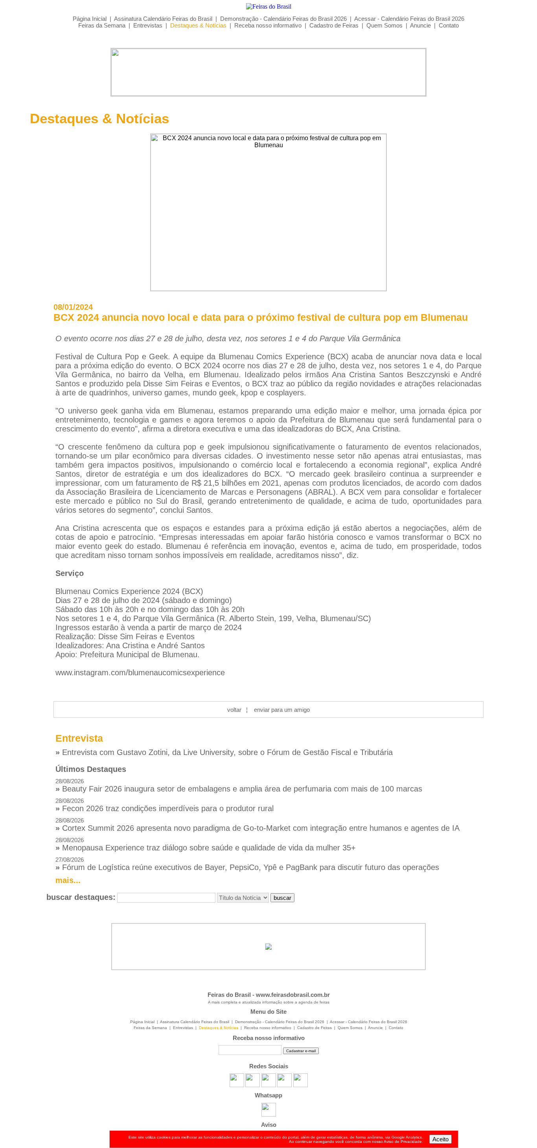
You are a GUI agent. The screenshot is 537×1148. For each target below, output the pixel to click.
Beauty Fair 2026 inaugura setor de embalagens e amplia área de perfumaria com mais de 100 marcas (238, 785)
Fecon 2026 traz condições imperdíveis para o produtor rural (164, 805)
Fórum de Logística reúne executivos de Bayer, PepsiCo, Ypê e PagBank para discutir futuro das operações (247, 864)
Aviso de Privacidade (403, 1141)
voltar (234, 709)
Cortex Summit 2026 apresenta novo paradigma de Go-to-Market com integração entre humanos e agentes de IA (257, 824)
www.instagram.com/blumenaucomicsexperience (140, 672)
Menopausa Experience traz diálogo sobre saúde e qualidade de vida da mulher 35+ (205, 844)
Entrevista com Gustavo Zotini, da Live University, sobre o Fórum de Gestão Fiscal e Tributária (224, 752)
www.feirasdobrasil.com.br (293, 994)
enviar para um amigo (282, 709)
